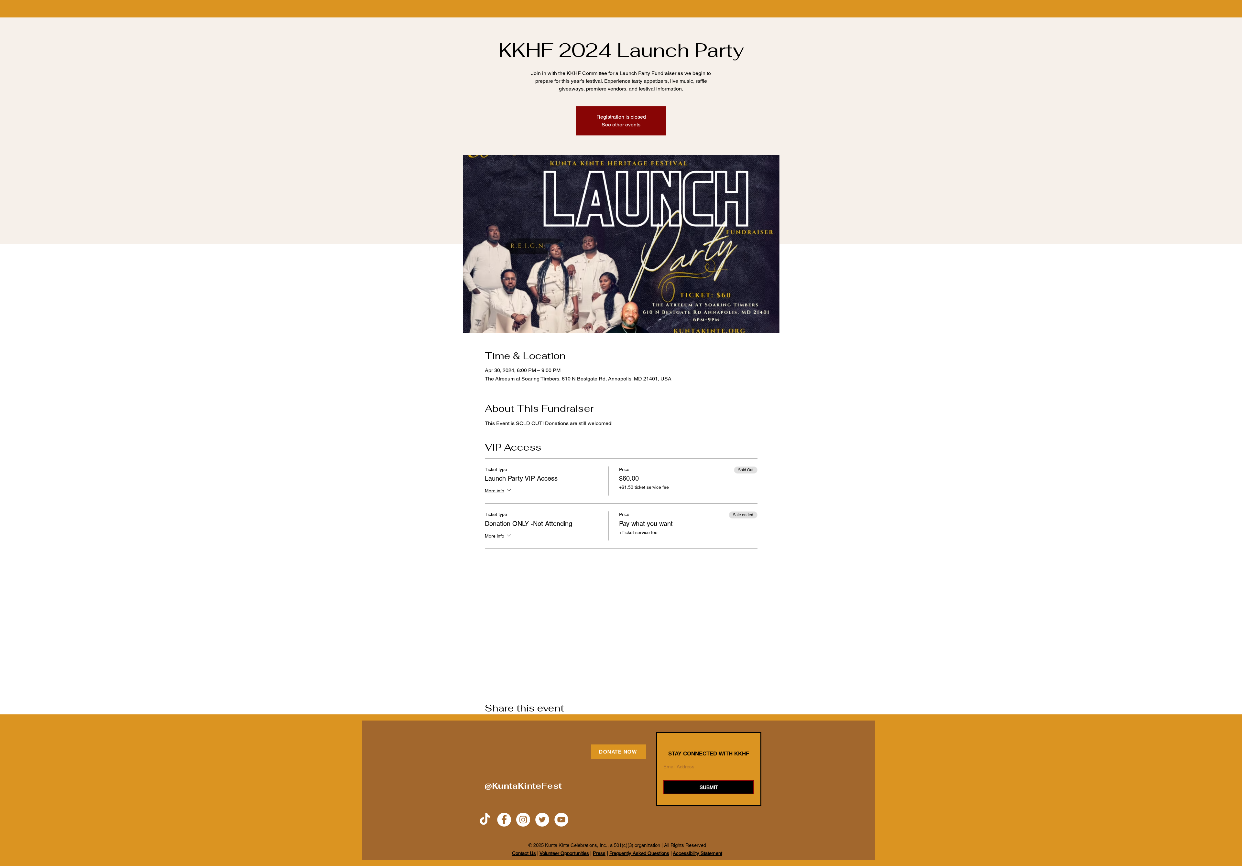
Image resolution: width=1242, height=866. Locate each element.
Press (599, 853)
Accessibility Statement (697, 853)
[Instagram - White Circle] (523, 820)
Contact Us (524, 853)
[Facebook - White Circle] (504, 820)
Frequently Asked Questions (639, 853)
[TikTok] (485, 820)
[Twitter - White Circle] (542, 820)
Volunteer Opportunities (564, 853)
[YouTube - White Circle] (561, 820)
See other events (621, 125)
